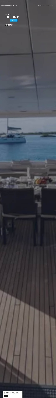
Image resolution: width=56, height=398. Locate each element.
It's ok (6, 396)
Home (2, 5)
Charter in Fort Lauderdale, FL (8, 5)
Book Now (13, 20)
